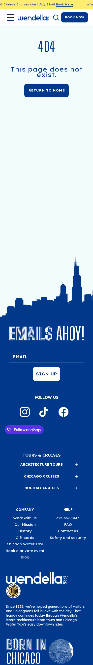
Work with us (25, 518)
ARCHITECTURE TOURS (41, 464)
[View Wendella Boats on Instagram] (25, 412)
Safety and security (68, 537)
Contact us (68, 531)
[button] (55, 17)
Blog (25, 557)
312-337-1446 (68, 518)
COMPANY (25, 509)
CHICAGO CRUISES (41, 476)
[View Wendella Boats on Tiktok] (44, 412)
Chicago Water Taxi (25, 544)
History (25, 531)
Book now (74, 17)
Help (68, 509)
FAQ (68, 524)
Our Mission (25, 524)
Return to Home (46, 90)
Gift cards (25, 537)
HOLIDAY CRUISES (42, 488)
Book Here (62, 4)
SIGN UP (46, 373)
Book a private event (25, 550)
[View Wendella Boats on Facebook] (63, 412)
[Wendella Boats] (34, 17)
